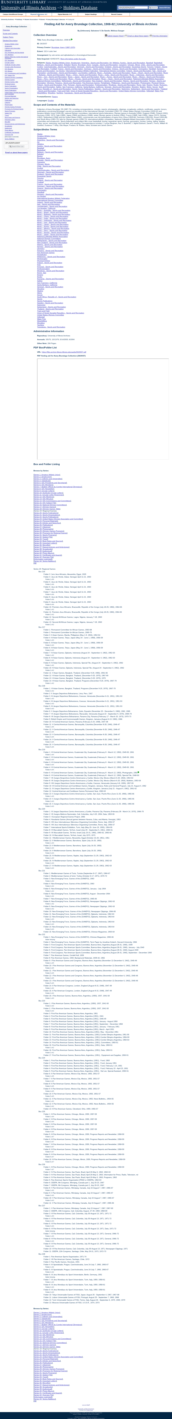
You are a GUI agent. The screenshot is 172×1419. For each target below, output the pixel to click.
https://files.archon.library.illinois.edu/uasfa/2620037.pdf (64, 352)
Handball (152, 69)
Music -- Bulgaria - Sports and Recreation (53, 214)
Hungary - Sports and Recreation (50, 194)
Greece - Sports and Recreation (124, 69)
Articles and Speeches (12, 98)
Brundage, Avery (84, 65)
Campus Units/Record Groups (13, 14)
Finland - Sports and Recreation (50, 180)
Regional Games (10, 84)
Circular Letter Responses (13, 67)
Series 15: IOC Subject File (45, 503)
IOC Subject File (10, 75)
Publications (8, 100)
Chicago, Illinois (134, 65)
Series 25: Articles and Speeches (47, 523)
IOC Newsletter (9, 60)
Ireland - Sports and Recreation (138, 71)
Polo (65, 85)
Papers (55, 97)
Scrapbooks (8, 126)
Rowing (149, 85)
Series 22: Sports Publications (46, 517)
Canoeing (123, 65)
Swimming (126, 89)
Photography (145, 83)
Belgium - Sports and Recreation (50, 65)
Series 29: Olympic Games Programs (49, 531)
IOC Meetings (9, 69)
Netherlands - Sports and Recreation (76, 81)
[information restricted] (43, 559)
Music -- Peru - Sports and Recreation (52, 79)
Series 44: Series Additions (44, 561)
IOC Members (9, 54)
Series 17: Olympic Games (44, 507)
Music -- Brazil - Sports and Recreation (146, 73)
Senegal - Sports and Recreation (118, 87)
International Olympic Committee (112, 71)
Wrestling (51, 93)
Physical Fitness (157, 83)
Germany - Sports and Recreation (97, 69)
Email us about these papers (16, 152)
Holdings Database (80, 7)
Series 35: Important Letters (45, 543)
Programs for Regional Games (14, 109)
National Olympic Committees (14, 77)
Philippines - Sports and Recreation (125, 83)
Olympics (50, 83)
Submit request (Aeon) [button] (115, 36)
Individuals (8, 50)
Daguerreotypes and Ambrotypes (15, 124)
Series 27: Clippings (42, 527)
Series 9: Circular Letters (44, 491)
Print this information (159, 36)
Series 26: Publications (43, 525)
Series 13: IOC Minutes (43, 499)
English (51, 101)
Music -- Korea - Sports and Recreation (115, 77)
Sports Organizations (11, 88)
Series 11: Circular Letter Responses (48, 495)
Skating (143, 87)
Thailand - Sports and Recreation (50, 309)
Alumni (42, 19)
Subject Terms (8, 37)
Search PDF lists (164, 7)
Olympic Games (10, 79)
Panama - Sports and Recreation (68, 83)
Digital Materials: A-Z (65, 14)
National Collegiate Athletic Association (148, 79)
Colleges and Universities (12, 48)
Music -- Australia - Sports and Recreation (113, 73)
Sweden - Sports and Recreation (108, 89)
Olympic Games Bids (11, 82)
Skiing (149, 87)
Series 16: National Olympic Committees (50, 505)
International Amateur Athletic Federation (82, 71)
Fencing (150, 67)
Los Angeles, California (87, 73)
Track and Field (63, 91)
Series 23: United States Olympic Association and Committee (58, 519)
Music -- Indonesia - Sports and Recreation (146, 75)
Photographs (9, 104)
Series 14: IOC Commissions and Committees (52, 501)
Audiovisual (8, 128)
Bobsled (67, 65)
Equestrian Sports (139, 67)
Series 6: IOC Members (43, 485)
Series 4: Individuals (42, 481)
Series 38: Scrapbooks (43, 549)
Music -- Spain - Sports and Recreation (116, 79)
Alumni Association (31, 19)
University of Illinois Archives (28, 7)
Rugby (156, 85)
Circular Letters (9, 62)
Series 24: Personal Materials (45, 521)
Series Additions (9, 139)
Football (53, 69)
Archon (84, 1417)
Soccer (155, 87)
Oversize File (9, 134)
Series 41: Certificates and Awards (47, 555)
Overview (6, 30)
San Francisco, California (72, 87)
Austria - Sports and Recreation (132, 63)
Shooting (135, 87)
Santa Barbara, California (93, 87)
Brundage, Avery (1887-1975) (63, 47)
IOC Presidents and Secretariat (14, 52)
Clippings (7, 102)
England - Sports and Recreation (118, 67)
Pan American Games (91, 83)
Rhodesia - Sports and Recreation (122, 85)
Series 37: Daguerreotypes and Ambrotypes (51, 547)
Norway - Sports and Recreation (50, 247)
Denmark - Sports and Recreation (90, 67)
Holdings (19, 19)
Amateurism (8, 46)
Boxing (74, 65)
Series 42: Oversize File (43, 557)
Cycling (40, 67)
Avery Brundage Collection (56, 19)
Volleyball (150, 91)
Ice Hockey (60, 71)
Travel (7, 115)
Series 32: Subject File (43, 537)
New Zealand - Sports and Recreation (107, 81)
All (35, 563)
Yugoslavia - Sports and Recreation (78, 93)
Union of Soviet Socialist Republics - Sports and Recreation (94, 91)
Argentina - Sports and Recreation (95, 63)
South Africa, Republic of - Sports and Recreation (56, 297)
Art (110, 63)
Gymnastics (143, 69)
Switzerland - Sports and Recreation (145, 89)
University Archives (7, 19)
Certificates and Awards (12, 132)
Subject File (8, 113)
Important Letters (10, 119)
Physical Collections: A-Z (38, 14)
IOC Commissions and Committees (15, 73)
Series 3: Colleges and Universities (48, 479)
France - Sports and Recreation (70, 69)
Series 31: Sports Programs (45, 535)
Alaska (48, 63)
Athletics (116, 63)
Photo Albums (9, 130)
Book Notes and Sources (12, 117)
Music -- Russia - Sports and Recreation (84, 79)
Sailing (58, 87)
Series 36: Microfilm (42, 545)
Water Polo (159, 91)
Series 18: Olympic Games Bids (47, 509)
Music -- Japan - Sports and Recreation (83, 77)
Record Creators (116, 14)
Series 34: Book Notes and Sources (48, 541)
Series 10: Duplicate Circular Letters (48, 493)
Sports (74, 89)
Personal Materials (10, 96)
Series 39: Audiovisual (42, 551)
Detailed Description (10, 41)
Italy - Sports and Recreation (48, 204)
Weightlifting (42, 93)
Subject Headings (91, 14)
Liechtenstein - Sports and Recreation (62, 73)
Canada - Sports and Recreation (105, 65)
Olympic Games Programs (13, 107)
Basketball (158, 63)
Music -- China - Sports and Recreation (81, 75)
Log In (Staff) (86, 1405)
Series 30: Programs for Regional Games (50, 533)
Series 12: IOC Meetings (44, 497)
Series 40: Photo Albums (44, 553)
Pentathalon (105, 83)
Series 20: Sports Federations (46, 513)
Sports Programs (10, 111)
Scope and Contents (10, 34)
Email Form (89, 1410)
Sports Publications (10, 90)
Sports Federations (10, 86)
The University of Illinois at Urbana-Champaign (91, 1418)
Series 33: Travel (40, 539)
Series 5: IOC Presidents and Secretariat (50, 483)
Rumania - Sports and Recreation (50, 279)
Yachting (59, 93)
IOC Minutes (8, 71)
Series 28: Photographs (43, 529)
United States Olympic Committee (131, 91)
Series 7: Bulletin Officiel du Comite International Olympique (57, 487)
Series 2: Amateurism (42, 477)
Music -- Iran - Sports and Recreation (52, 77)
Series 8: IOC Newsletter (44, 489)
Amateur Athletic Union (12, 44)
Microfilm (7, 122)
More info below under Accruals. (73, 59)
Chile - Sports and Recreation (153, 65)
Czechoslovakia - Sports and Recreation (60, 67)
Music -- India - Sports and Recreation (113, 75)
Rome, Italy (141, 85)
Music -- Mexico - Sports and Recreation (148, 77)
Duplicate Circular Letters (12, 64)
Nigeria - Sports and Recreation (135, 81)
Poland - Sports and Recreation (49, 85)
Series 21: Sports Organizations (46, 515)
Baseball (149, 63)
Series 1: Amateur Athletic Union (47, 475)
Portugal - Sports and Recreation (81, 85)
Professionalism (101, 85)
